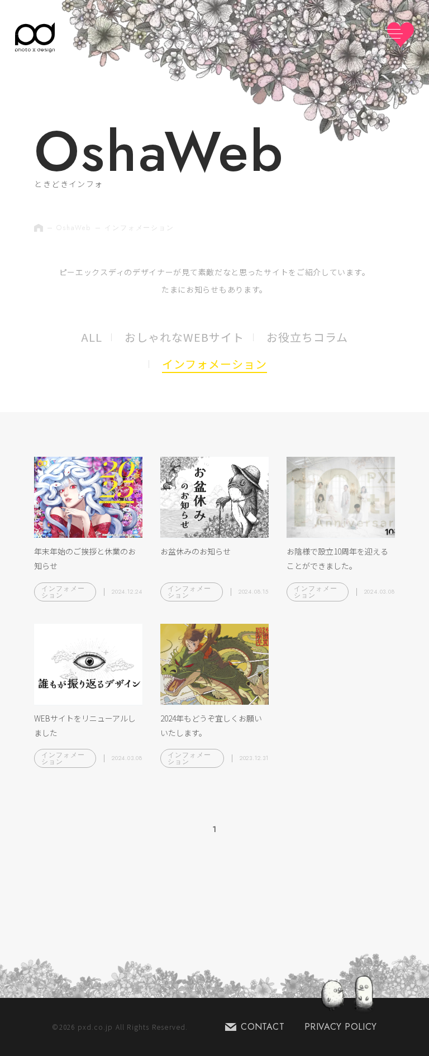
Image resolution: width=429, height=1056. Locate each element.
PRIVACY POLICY (340, 1026)
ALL (91, 337)
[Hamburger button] (400, 34)
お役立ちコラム (307, 337)
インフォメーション (214, 364)
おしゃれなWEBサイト (184, 337)
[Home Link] (35, 37)
